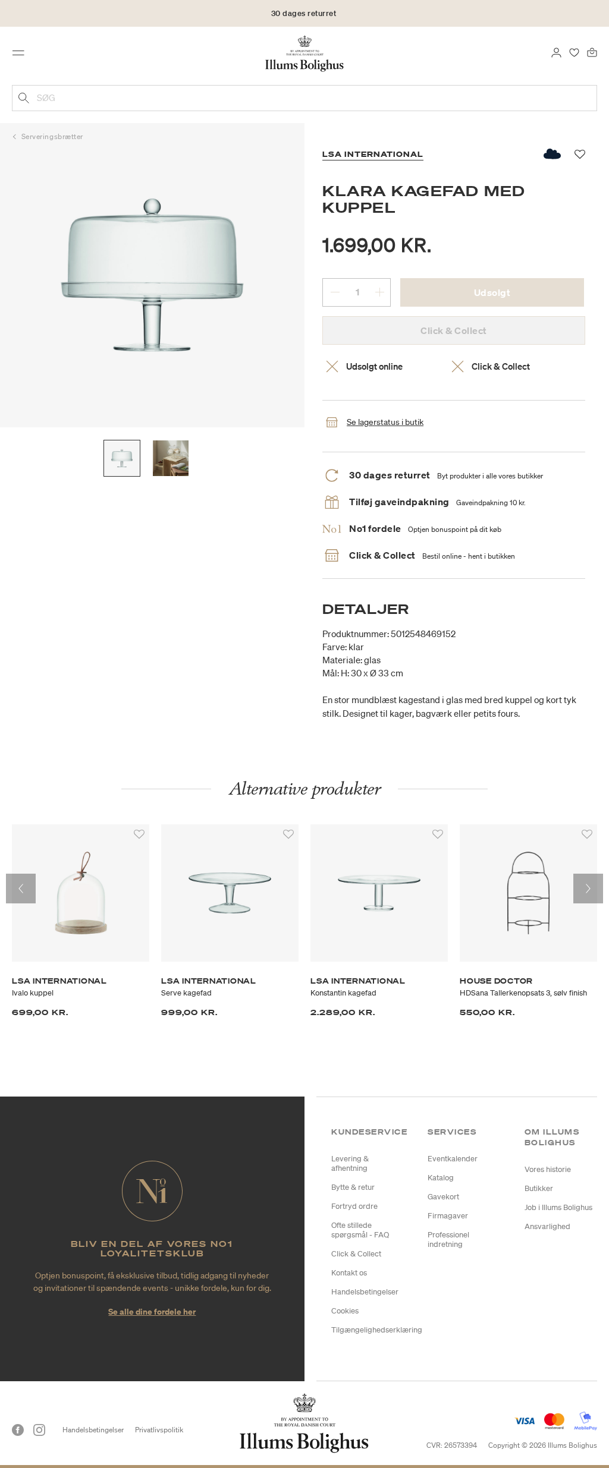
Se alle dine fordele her (152, 1311)
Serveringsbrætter (52, 136)
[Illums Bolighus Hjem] (304, 53)
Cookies (345, 1311)
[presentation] (21, 888)
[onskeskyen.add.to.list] (552, 154)
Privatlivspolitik (159, 1430)
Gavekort (443, 1197)
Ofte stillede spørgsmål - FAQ (360, 1230)
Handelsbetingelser (364, 1292)
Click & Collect (356, 1254)
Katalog (441, 1178)
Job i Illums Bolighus (558, 1207)
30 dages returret (304, 13)
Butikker (539, 1188)
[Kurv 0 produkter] (592, 51)
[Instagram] (39, 1430)
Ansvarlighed (547, 1226)
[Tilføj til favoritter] (139, 834)
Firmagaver (448, 1216)
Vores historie (548, 1169)
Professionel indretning (448, 1239)
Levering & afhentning (350, 1163)
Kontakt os (349, 1273)
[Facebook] (18, 1430)
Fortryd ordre (354, 1206)
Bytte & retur (353, 1187)
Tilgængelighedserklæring (376, 1330)
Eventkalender (453, 1159)
